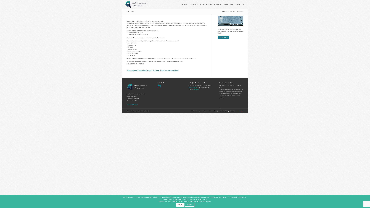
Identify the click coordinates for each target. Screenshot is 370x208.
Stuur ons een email (132, 104)
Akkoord (180, 204)
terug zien (196, 89)
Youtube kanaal (192, 87)
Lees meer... (189, 204)
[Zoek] (244, 4)
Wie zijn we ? (131, 11)
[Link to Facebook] (239, 110)
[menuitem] (185, 4)
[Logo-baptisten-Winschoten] (137, 4)
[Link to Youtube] (241, 110)
